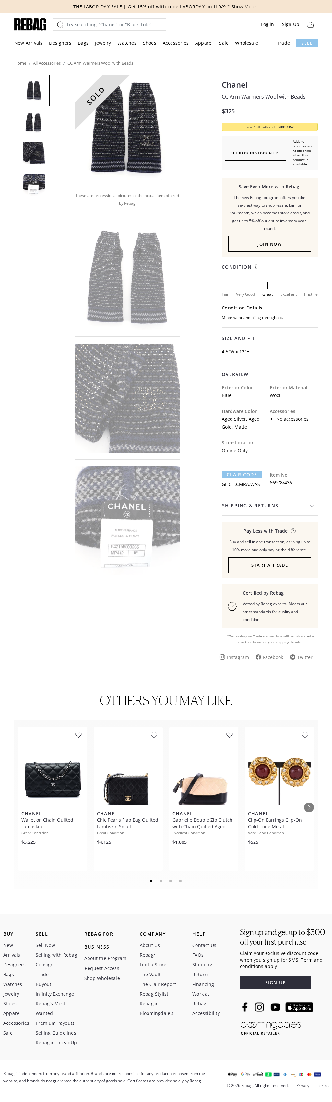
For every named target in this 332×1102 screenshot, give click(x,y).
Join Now (269, 244)
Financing (203, 984)
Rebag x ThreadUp (56, 1042)
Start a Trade (269, 565)
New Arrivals (28, 43)
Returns (201, 974)
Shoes (149, 43)
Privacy (302, 1085)
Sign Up (290, 24)
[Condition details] (256, 266)
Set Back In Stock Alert (255, 153)
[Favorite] (78, 735)
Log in (267, 24)
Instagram (238, 657)
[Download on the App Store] (299, 1007)
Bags (83, 43)
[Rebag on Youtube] (276, 1007)
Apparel (204, 43)
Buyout (43, 984)
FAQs (198, 955)
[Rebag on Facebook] (245, 1007)
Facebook (273, 657)
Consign (44, 965)
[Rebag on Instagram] (259, 1006)
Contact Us (204, 945)
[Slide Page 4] (180, 881)
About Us (150, 945)
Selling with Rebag (56, 955)
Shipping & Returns (250, 506)
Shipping (202, 965)
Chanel (235, 85)
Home (20, 63)
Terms (323, 1085)
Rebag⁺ (147, 955)
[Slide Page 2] (161, 881)
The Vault (150, 974)
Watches (126, 43)
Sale (224, 43)
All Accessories (47, 63)
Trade (283, 43)
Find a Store (153, 965)
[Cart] (310, 24)
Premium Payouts (55, 1023)
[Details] (293, 530)
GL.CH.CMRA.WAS (241, 484)
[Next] (309, 807)
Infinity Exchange (55, 994)
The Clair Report (158, 984)
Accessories (176, 43)
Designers (60, 43)
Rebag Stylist (154, 994)
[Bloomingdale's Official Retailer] (271, 1026)
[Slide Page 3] (171, 881)
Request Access (102, 968)
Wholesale (246, 43)
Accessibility (206, 1013)
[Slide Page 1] (151, 881)
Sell (307, 43)
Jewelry (103, 43)
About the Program (105, 958)
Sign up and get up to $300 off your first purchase (282, 937)
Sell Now (45, 945)
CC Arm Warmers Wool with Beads (264, 96)
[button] (127, 129)
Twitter (305, 657)
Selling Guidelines (56, 1033)
